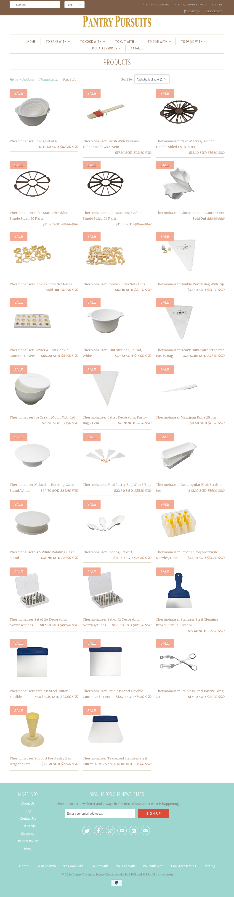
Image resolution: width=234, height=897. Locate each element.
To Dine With (157, 41)
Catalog (137, 48)
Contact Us (28, 819)
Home (31, 41)
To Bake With (56, 41)
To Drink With (192, 41)
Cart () (194, 11)
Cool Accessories (103, 48)
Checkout (214, 11)
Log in (217, 4)
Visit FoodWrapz (156, 4)
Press (28, 849)
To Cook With (90, 41)
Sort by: (127, 79)
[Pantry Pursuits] (117, 23)
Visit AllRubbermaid (191, 4)
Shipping (28, 834)
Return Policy (28, 841)
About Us (28, 803)
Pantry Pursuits (83, 874)
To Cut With (124, 41)
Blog (27, 811)
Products (117, 62)
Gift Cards (28, 826)
